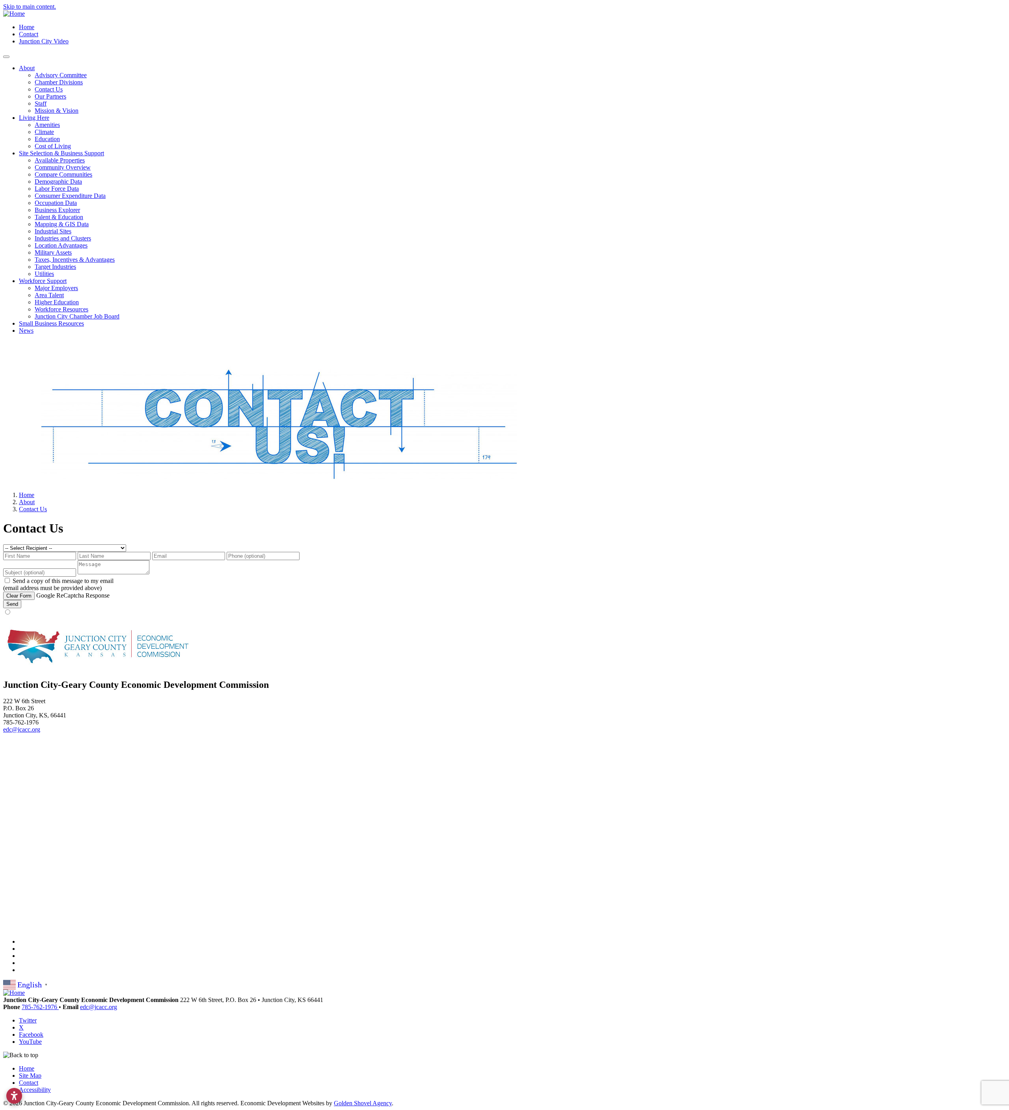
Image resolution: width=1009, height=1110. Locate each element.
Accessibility (35, 1089)
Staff (41, 103)
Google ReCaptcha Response (73, 595)
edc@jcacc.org (21, 729)
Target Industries (55, 266)
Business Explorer (57, 210)
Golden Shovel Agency (363, 1103)
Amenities (47, 124)
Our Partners (50, 96)
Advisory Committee (61, 75)
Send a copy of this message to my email (63, 580)
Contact (28, 34)
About (27, 68)
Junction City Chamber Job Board (77, 316)
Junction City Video (44, 41)
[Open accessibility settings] (14, 1096)
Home (26, 27)
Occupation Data (56, 202)
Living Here (34, 117)
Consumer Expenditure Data (70, 195)
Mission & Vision (56, 110)
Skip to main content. (29, 6)
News (26, 330)
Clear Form (19, 596)
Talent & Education (59, 217)
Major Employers (56, 288)
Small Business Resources (51, 323)
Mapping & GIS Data (62, 224)
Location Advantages (61, 245)
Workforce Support (43, 281)
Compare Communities (63, 174)
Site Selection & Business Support (61, 153)
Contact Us (49, 89)
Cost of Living (53, 146)
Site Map (30, 1075)
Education (47, 139)
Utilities (44, 273)
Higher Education (57, 302)
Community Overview (63, 167)
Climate (44, 132)
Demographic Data (58, 181)
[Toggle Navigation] (6, 57)
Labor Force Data (57, 188)
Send (12, 604)
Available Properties (60, 160)
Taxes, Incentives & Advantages (75, 259)
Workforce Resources (61, 309)
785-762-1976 (40, 1007)
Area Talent (49, 295)
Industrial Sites (53, 231)
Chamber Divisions (59, 82)
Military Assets (53, 252)
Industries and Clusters (63, 238)
